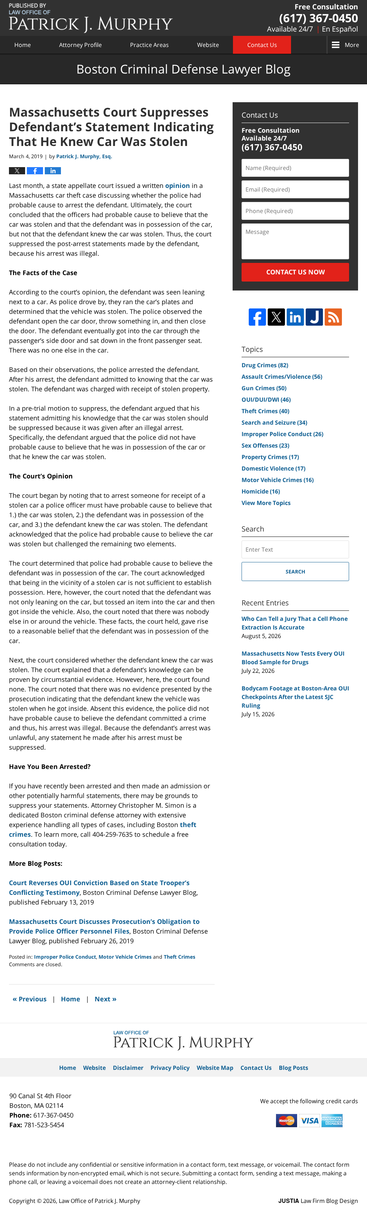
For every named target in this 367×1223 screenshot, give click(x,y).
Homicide (261, 491)
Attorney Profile (80, 45)
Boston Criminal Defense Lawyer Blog (91, 18)
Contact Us (262, 45)
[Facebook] (257, 317)
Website (208, 45)
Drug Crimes (265, 365)
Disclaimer (128, 1068)
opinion (177, 185)
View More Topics (266, 503)
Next (105, 999)
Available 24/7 (290, 29)
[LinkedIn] (295, 317)
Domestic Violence (273, 468)
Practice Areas (149, 45)
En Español (340, 29)
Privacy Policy (170, 1068)
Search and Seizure (274, 422)
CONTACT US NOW (295, 272)
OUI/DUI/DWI (266, 399)
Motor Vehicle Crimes (125, 956)
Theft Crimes (179, 956)
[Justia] (314, 317)
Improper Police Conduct (65, 956)
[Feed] (333, 317)
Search (295, 571)
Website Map (215, 1068)
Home (22, 45)
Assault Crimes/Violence (282, 377)
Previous (30, 999)
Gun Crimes (264, 388)
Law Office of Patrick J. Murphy (99, 1201)
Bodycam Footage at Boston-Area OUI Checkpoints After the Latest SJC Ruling (295, 696)
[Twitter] (276, 317)
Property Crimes (270, 457)
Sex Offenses (265, 445)
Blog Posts (293, 1068)
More (352, 45)
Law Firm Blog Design (318, 1201)
